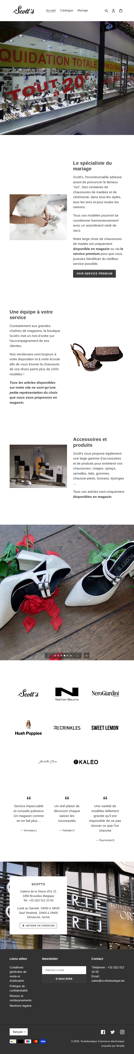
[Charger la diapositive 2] (58, 656)
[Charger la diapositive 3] (62, 656)
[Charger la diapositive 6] (71, 656)
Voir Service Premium (94, 273)
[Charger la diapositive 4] (65, 656)
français (18, 1031)
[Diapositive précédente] (48, 655)
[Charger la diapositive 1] (55, 656)
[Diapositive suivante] (77, 655)
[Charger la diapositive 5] (68, 656)
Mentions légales (21, 1005)
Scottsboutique (89, 1041)
